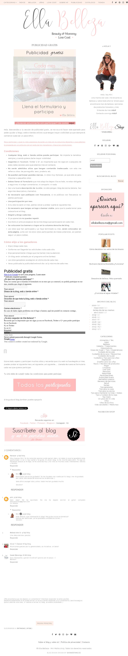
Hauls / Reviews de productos (107, 364)
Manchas (106, 371)
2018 (94, 317)
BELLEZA (32, 2)
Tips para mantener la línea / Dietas (106, 393)
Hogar (106, 366)
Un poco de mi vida (106, 399)
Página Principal (44, 623)
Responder (14, 466)
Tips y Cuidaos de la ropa (106, 395)
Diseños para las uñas (106, 362)
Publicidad (76, 2)
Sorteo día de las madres (103, 310)
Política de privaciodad (70, 642)
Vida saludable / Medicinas (106, 405)
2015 (94, 324)
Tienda (101, 2)
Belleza (106, 344)
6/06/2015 (27, 555)
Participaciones (106, 375)
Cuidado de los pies (106, 352)
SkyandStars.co (74, 653)
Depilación (106, 360)
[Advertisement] (49, 612)
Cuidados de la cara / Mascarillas (106, 354)
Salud (106, 383)
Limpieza (106, 368)
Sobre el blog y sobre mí (48, 642)
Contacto (86, 642)
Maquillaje (106, 373)
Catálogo (90, 2)
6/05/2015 (27, 544)
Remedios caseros (106, 379)
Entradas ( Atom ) (24, 628)
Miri (17, 474)
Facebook (24, 162)
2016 (94, 322)
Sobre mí (64, 2)
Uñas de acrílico (107, 403)
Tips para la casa (106, 389)
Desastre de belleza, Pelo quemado (106, 279)
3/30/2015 (26, 474)
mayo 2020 (99, 308)
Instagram (60, 423)
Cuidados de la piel (106, 356)
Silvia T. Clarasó (16, 544)
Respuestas (16, 470)
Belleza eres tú (15, 533)
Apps (106, 342)
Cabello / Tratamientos (106, 346)
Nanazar (13, 456)
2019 (94, 315)
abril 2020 (99, 313)
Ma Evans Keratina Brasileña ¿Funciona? (106, 264)
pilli (11, 497)
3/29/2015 (21, 456)
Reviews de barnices (106, 381)
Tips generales (106, 387)
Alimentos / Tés (106, 340)
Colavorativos (106, 348)
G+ (39, 162)
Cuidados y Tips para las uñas (106, 358)
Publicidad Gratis (106, 377)
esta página (13, 232)
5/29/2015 (26, 533)
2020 (94, 305)
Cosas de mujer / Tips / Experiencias (106, 350)
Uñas (106, 401)
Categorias (10, 2)
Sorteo (106, 385)
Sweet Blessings (16, 555)
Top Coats (106, 397)
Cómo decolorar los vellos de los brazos (107, 249)
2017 (94, 320)
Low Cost (51, 2)
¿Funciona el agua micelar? (106, 293)
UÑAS (41, 2)
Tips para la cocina (106, 391)
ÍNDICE (22, 2)
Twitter (32, 162)
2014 (94, 327)
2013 (94, 329)
